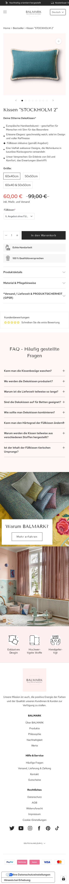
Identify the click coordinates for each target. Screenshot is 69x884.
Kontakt (34, 774)
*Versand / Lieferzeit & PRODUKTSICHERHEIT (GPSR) (32, 295)
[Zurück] (15, 100)
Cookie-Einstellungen (34, 820)
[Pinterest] (48, 828)
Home (6, 28)
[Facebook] (39, 828)
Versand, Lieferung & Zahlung (34, 768)
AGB (34, 802)
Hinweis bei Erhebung (17, 880)
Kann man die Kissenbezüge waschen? (28, 371)
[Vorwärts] (53, 100)
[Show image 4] (32, 100)
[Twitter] (11, 828)
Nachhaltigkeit (35, 740)
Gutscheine (34, 780)
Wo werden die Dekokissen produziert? (28, 381)
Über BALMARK (34, 722)
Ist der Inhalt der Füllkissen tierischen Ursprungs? (27, 449)
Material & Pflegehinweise (19, 283)
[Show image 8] (47, 100)
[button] (57, 12)
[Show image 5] (36, 100)
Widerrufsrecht (34, 808)
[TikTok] (57, 828)
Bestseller (18, 28)
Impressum (34, 814)
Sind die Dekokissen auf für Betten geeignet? (32, 402)
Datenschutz (34, 797)
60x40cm (11, 176)
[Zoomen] (58, 41)
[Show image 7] (43, 100)
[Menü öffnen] (5, 11)
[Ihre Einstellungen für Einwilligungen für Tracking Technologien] (63, 878)
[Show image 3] (29, 100)
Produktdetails (12, 272)
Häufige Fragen (34, 762)
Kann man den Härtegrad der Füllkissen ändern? (34, 423)
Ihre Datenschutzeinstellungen (31, 874)
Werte (34, 745)
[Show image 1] (22, 100)
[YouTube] (20, 828)
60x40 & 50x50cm (18, 185)
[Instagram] (29, 828)
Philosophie (34, 734)
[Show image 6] (40, 100)
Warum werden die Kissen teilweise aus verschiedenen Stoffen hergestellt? (28, 435)
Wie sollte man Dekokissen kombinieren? (29, 412)
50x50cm (31, 176)
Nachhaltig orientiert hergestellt (25, 2)
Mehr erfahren (27, 536)
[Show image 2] (25, 100)
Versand (25, 201)
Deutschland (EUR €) (33, 843)
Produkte (34, 728)
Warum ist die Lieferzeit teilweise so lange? (31, 391)
